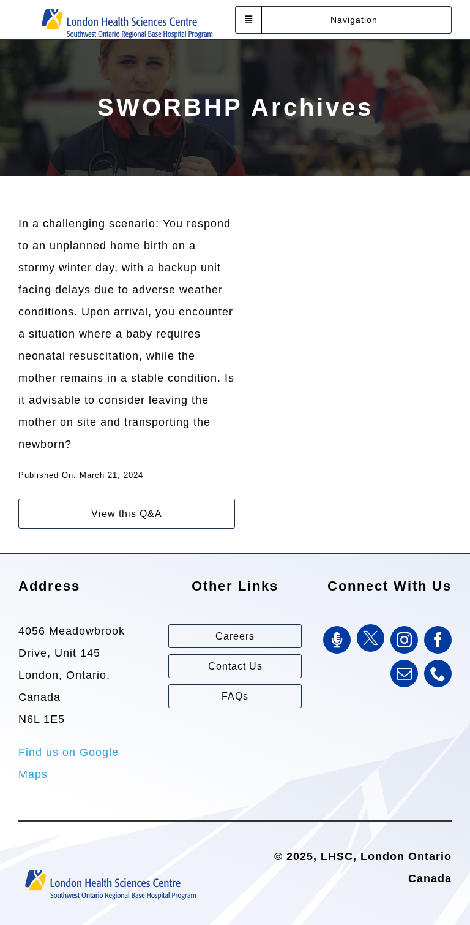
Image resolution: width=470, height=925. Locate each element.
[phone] (438, 673)
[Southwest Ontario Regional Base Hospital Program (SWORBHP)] (126, 8)
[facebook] (438, 640)
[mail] (404, 673)
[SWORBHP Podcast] (337, 640)
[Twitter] (370, 638)
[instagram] (404, 640)
